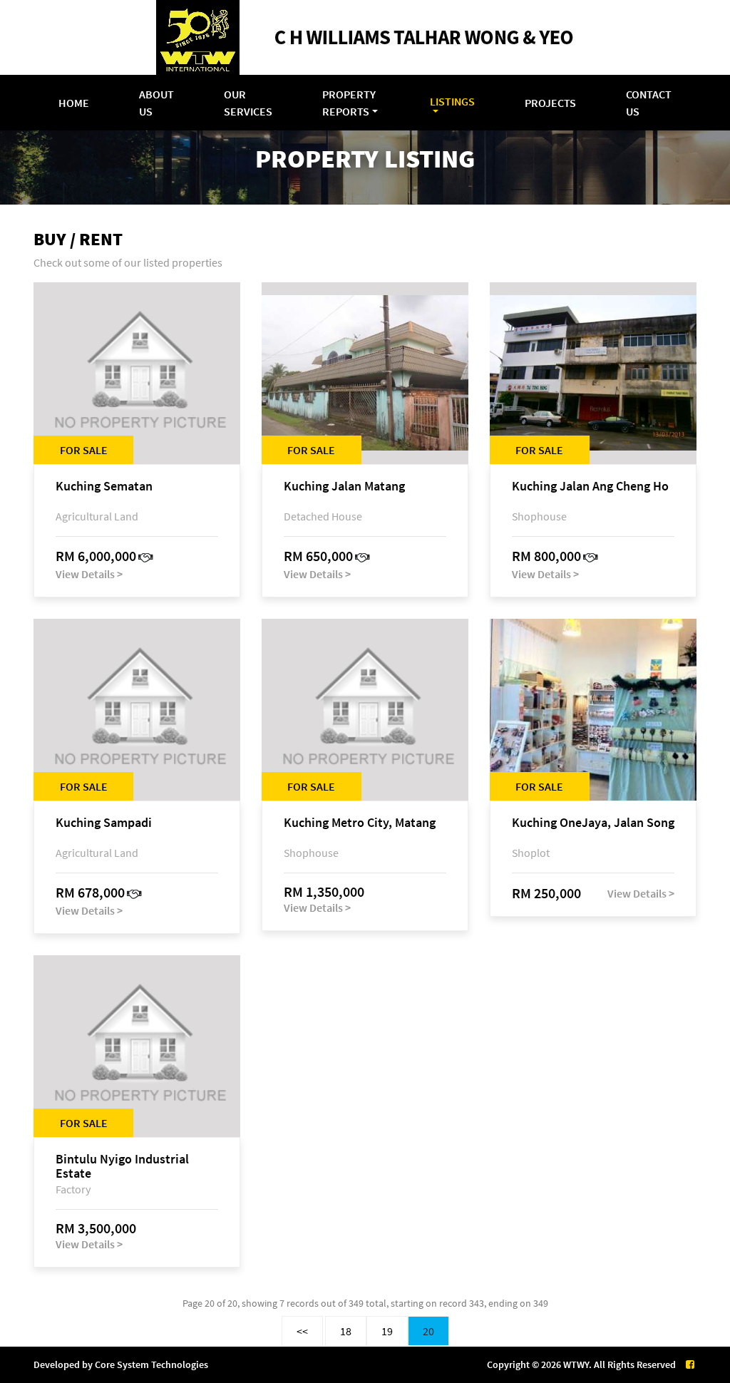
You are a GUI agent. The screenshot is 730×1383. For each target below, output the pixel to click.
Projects (550, 103)
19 (387, 1331)
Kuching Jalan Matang (344, 486)
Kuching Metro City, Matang (360, 823)
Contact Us (649, 102)
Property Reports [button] (349, 102)
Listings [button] (452, 101)
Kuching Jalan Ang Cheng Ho (590, 486)
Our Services (248, 102)
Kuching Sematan (104, 486)
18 (345, 1331)
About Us (156, 102)
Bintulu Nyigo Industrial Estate (122, 1166)
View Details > (89, 574)
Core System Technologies (151, 1364)
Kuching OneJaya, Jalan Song (593, 823)
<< (302, 1331)
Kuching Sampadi (104, 823)
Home (73, 103)
